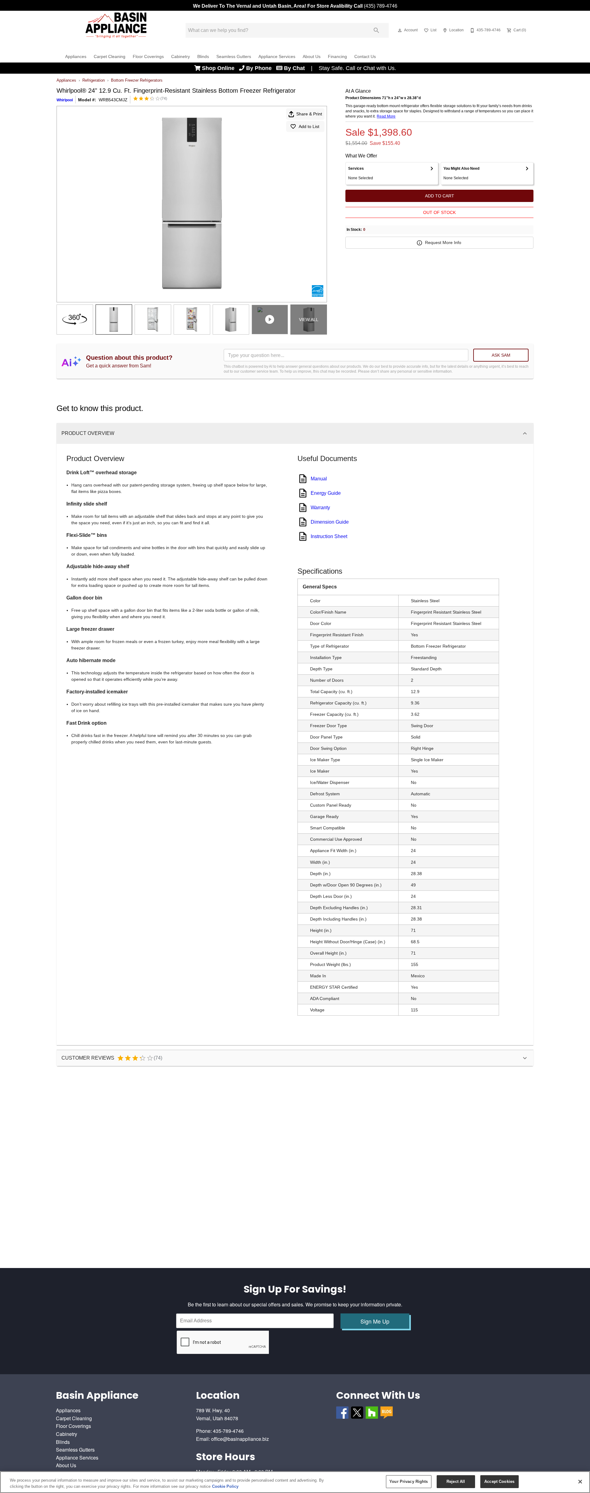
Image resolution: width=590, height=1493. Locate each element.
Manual (319, 478)
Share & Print (309, 113)
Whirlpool (65, 100)
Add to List (309, 126)
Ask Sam (501, 355)
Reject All (455, 1481)
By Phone (260, 68)
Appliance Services (276, 56)
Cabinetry (180, 56)
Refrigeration (93, 80)
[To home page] (116, 30)
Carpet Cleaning (109, 56)
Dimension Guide (330, 522)
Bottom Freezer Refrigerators (137, 80)
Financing (337, 56)
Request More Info (443, 242)
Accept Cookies (499, 1481)
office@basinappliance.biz (240, 1438)
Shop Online (219, 68)
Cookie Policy (225, 1486)
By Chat (294, 68)
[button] (399, 30)
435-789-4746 (228, 1430)
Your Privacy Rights (408, 1481)
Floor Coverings (148, 56)
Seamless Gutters (233, 56)
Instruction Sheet (329, 536)
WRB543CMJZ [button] (113, 99)
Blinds (203, 56)
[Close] (580, 1481)
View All (308, 319)
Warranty (320, 507)
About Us (312, 56)
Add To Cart (439, 195)
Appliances (75, 56)
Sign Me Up (374, 1321)
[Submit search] (376, 30)
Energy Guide (326, 493)
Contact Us (365, 56)
